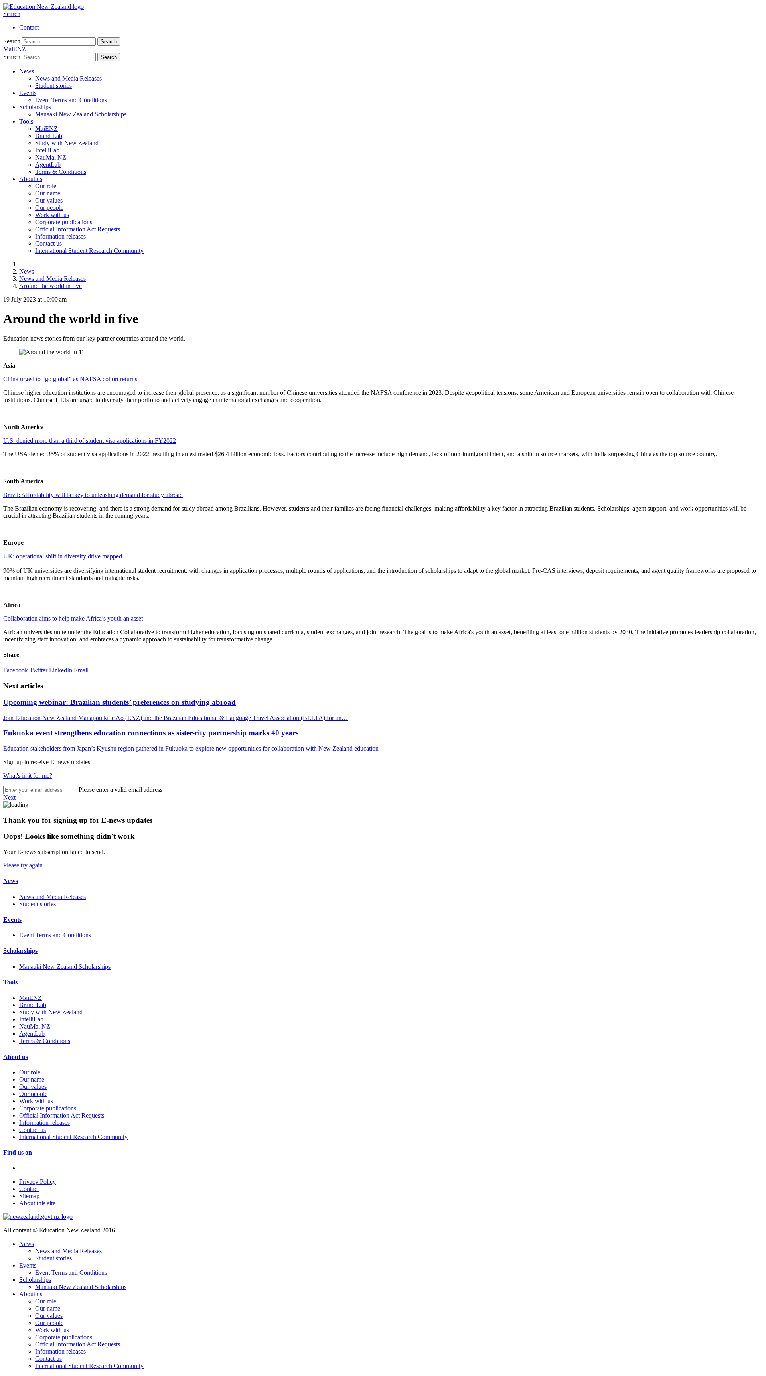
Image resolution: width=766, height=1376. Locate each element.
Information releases (60, 236)
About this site (37, 1203)
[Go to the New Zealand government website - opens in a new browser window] (38, 1216)
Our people (49, 207)
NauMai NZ (50, 157)
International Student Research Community (89, 250)
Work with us (52, 214)
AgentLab (48, 164)
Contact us (48, 243)
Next (9, 797)
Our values (49, 200)
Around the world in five (50, 285)
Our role (45, 186)
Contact (29, 27)
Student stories (53, 85)
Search (11, 13)
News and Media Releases (68, 78)
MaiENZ (46, 128)
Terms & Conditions (60, 171)
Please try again (23, 865)
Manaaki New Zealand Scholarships (80, 114)
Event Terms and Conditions (71, 100)
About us (30, 178)
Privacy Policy (37, 1181)
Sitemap (29, 1196)
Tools (26, 121)
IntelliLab (47, 150)
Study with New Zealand (67, 143)
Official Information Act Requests (77, 229)
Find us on (17, 1152)
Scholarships (35, 107)
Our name (47, 193)
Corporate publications (63, 222)
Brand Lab (48, 135)
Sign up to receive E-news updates (46, 762)
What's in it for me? (27, 775)
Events (27, 92)
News (26, 71)
